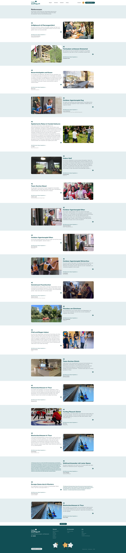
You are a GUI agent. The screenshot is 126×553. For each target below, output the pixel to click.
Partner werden (70, 531)
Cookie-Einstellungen (86, 535)
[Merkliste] (83, 3)
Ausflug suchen (89, 2)
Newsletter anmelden (36, 548)
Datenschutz (84, 549)
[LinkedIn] (34, 536)
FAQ (82, 532)
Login (68, 532)
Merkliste (54, 537)
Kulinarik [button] (62, 2)
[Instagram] (31, 536)
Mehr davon (63, 523)
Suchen (54, 538)
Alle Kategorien (56, 531)
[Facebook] (33, 536)
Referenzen (84, 533)
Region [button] (50, 2)
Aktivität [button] (56, 2)
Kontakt (79, 2)
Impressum (90, 549)
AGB (94, 549)
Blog (82, 531)
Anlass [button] (67, 2)
